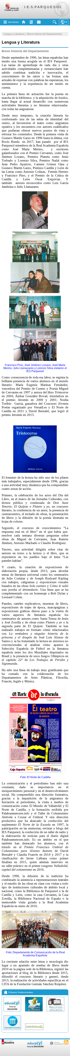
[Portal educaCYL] (12, 1012)
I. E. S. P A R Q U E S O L (43, 7)
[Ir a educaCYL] (35, 1046)
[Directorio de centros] (34, 1012)
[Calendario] (12, 1030)
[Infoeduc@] (34, 1030)
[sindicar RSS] (66, 1042)
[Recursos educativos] (55, 1012)
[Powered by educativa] (8, 1042)
